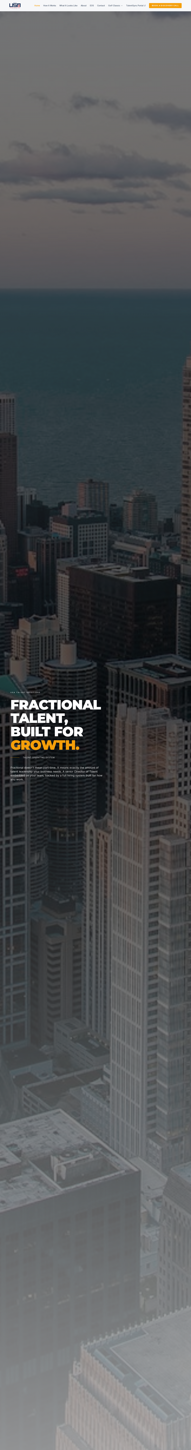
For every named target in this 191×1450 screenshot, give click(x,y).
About (84, 5)
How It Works (49, 5)
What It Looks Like (68, 5)
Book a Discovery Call (165, 5)
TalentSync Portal (134, 5)
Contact (101, 5)
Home (37, 5)
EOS (92, 5)
